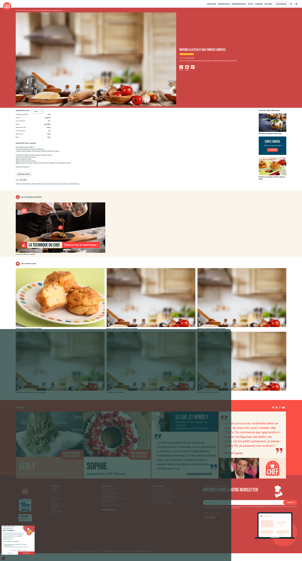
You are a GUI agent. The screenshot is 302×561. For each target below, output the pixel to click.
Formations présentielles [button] (239, 4)
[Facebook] (273, 407)
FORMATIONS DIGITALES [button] (224, 4)
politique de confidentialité (259, 506)
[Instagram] (280, 407)
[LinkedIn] (276, 407)
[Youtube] (283, 407)
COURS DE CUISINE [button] (211, 4)
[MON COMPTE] (294, 4)
